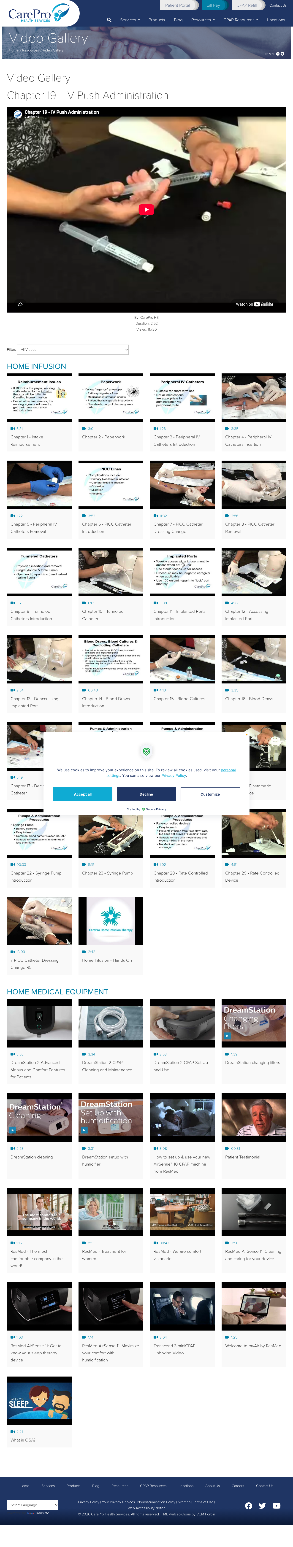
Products (157, 19)
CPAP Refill (247, 5)
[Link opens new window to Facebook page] (248, 1507)
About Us (212, 1485)
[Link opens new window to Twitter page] (262, 1507)
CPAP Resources (239, 19)
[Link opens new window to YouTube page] (276, 1507)
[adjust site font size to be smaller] (278, 54)
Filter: (11, 349)
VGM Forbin (205, 1514)
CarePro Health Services (110, 1514)
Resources (201, 19)
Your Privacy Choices (118, 1502)
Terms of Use (203, 1502)
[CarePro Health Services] (39, 12)
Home (14, 50)
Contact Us (264, 1485)
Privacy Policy (88, 1502)
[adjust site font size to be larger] (282, 54)
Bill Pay (213, 5)
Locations (276, 19)
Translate (42, 1513)
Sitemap (184, 1502)
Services (128, 19)
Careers (238, 1485)
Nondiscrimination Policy (156, 1502)
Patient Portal (177, 5)
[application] (146, 773)
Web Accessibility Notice (146, 1508)
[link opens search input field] (111, 20)
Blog (178, 19)
